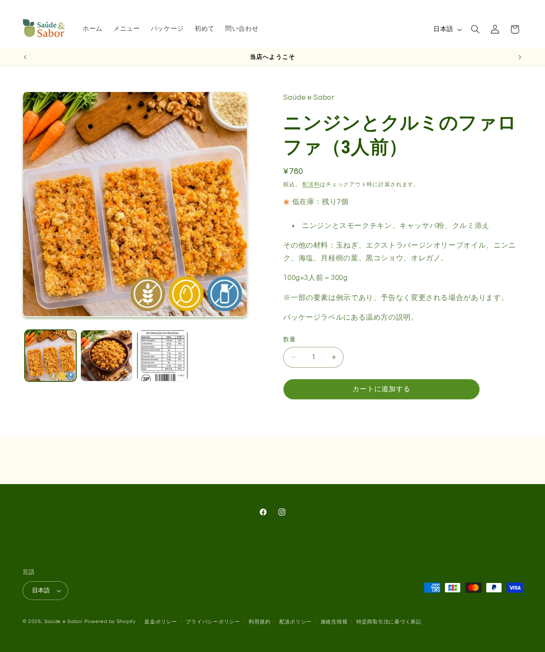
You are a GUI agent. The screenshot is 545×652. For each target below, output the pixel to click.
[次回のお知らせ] (520, 57)
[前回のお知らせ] (25, 57)
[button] (475, 29)
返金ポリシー (160, 622)
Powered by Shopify (110, 621)
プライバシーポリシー (213, 622)
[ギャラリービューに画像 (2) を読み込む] (106, 355)
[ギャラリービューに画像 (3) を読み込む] (162, 355)
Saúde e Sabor (63, 621)
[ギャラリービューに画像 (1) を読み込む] (50, 355)
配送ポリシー (295, 622)
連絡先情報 (334, 622)
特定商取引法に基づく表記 (389, 622)
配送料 (311, 184)
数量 (289, 340)
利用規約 (259, 622)
